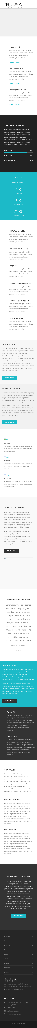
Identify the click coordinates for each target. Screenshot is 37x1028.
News (6, 954)
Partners (6, 963)
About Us (7, 936)
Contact (6, 972)
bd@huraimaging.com (13, 1011)
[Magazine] (18, 475)
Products (7, 945)
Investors (7, 968)
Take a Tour (14, 62)
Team (6, 959)
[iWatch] (18, 439)
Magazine (7, 478)
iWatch (7, 443)
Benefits (6, 950)
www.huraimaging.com (14, 1014)
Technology (7, 941)
